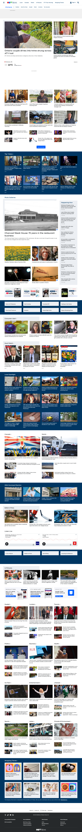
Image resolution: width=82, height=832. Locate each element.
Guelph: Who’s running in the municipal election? (49, 499)
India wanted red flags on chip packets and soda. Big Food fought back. (69, 674)
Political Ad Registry (27, 825)
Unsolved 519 (46, 304)
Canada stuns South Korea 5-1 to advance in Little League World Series (16, 738)
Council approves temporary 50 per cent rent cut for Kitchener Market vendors (41, 125)
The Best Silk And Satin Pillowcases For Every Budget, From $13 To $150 (49, 775)
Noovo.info (62, 822)
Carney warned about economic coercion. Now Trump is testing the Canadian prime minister (20, 667)
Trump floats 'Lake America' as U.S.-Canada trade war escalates (68, 365)
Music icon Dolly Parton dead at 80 (68, 167)
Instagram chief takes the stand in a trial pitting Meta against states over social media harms (20, 712)
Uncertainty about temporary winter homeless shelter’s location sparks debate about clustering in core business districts (40, 622)
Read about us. (64, 799)
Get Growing (27, 304)
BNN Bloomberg (45, 823)
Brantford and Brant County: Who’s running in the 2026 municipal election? (67, 499)
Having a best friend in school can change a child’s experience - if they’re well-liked (70, 713)
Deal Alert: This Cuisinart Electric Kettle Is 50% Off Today (49, 794)
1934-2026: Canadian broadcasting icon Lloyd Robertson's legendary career (16, 283)
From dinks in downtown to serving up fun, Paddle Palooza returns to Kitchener (45, 132)
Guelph (30, 7)
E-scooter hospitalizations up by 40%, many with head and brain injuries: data (70, 667)
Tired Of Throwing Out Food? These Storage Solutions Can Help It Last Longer (68, 794)
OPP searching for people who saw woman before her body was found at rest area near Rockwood (31, 406)
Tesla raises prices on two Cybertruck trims (44, 744)
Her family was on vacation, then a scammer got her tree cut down (16, 525)
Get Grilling (45, 553)
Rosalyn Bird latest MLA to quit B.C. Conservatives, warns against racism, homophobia (21, 458)
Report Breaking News (67, 310)
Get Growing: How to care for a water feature (31, 167)
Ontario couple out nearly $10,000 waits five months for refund (40, 335)
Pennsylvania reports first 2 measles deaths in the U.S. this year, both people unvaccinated (65, 662)
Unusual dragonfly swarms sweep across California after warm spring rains (69, 744)
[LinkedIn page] (13, 815)
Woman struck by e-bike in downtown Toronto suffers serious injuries (69, 636)
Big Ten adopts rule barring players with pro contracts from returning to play (20, 744)
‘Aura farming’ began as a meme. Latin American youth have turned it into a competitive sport (64, 701)
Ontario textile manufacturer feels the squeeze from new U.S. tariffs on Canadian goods (64, 56)
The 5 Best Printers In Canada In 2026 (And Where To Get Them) (31, 794)
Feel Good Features (11, 310)
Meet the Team (24, 7)
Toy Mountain (47, 7)
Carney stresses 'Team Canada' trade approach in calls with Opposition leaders (15, 661)
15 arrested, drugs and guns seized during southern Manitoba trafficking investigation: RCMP (28, 464)
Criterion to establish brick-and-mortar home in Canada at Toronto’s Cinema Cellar (45, 713)
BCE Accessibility (8, 822)
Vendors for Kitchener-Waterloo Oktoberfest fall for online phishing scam (68, 389)
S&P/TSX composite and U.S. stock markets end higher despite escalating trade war (44, 675)
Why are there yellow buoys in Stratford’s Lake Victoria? (49, 424)
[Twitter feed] (5, 815)
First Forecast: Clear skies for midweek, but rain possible (30, 187)
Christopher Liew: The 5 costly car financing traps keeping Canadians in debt (65, 525)
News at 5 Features (11, 304)
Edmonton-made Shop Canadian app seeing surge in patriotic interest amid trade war (16, 700)
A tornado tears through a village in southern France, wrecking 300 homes (69, 751)
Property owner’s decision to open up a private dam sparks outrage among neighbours (31, 389)
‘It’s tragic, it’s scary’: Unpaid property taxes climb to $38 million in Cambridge (12, 425)
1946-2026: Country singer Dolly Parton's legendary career (49, 581)
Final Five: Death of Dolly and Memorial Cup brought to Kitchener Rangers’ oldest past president (50, 169)
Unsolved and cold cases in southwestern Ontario (44, 262)
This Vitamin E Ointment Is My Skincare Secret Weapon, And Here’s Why (13, 794)
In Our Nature (9, 553)
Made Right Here (47, 310)
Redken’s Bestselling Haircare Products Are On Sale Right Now (12, 775)
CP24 (43, 822)
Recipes (26, 310)
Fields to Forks (28, 553)
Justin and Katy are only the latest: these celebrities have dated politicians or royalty (30, 582)
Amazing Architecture (67, 553)
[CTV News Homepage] (12, 2)
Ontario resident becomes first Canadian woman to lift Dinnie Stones (50, 389)
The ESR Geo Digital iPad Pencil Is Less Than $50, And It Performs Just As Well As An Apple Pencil (31, 775)
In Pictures (39, 2)
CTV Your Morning (48, 2)
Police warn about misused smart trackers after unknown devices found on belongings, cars (31, 425)
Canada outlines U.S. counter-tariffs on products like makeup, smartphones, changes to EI (64, 105)
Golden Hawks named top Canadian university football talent (69, 132)
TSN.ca (43, 825)
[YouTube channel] (10, 815)
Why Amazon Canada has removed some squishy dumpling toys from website (15, 335)
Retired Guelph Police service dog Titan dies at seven (69, 139)
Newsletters (50, 810)
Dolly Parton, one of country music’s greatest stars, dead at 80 (20, 132)
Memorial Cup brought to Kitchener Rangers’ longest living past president (13, 168)
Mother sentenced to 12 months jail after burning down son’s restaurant (12, 406)
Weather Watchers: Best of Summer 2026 (15, 262)
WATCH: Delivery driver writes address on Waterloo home (67, 187)
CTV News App (43, 810)
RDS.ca (61, 825)
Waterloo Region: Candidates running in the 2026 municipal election (12, 499)
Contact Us (36, 810)
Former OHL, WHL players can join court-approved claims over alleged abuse (45, 139)
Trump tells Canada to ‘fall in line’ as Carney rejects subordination (44, 751)
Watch (32, 2)
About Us (31, 810)
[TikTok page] (8, 815)
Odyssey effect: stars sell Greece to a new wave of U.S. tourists (69, 706)
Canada (27, 2)
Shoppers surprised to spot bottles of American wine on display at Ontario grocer (49, 365)
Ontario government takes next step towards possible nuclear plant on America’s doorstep (45, 628)
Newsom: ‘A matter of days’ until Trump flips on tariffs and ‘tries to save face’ (13, 365)
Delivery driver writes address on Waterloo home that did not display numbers (65, 125)
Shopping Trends (59, 2)
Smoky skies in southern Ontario (40, 282)
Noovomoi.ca (63, 823)
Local (21, 2)
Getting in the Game (66, 304)
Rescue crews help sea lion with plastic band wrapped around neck (50, 188)
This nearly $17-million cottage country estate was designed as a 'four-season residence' (68, 582)
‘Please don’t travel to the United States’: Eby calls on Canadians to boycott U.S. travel (31, 365)
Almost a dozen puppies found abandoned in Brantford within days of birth (50, 406)
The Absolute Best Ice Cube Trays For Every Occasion (68, 774)
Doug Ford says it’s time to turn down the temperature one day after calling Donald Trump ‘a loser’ (64, 622)
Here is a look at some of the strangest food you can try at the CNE (13, 582)
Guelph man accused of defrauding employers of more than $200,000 (20, 627)
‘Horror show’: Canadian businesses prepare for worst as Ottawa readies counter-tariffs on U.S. (41, 662)
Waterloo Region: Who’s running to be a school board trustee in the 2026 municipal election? (31, 499)
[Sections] (4, 2)
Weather (17, 7)
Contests (40, 7)
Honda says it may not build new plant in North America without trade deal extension (40, 738)
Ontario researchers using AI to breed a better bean (68, 405)
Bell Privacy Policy (27, 822)
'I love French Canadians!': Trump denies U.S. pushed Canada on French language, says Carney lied (13, 188)
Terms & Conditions (27, 823)
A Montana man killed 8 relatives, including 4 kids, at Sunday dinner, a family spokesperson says (59, 458)
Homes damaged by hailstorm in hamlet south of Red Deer (64, 738)
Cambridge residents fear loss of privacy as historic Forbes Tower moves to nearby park (68, 425)
